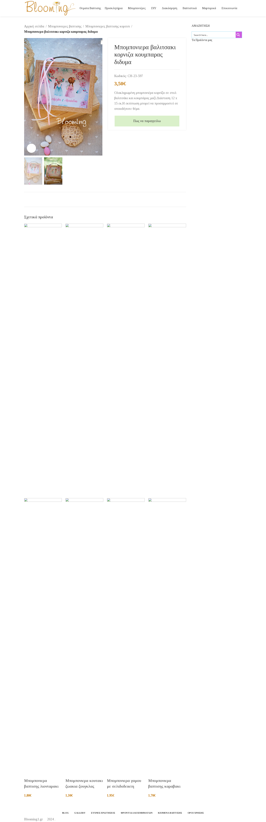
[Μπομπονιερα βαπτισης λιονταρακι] (43, 360)
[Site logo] (50, 8)
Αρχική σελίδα (34, 26)
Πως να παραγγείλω (147, 121)
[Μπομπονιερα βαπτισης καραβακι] (167, 360)
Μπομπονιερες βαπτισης (65, 26)
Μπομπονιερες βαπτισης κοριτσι (107, 26)
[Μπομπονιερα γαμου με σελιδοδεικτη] (126, 360)
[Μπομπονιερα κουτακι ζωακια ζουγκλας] (84, 360)
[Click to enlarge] (31, 148)
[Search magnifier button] (239, 35)
